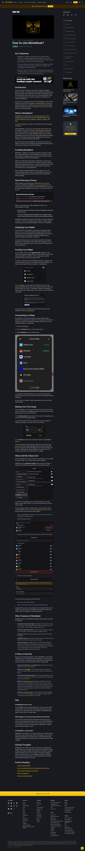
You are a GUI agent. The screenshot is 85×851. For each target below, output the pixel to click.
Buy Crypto (39, 804)
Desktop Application (26, 825)
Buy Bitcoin (53, 827)
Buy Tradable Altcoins (55, 835)
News (24, 807)
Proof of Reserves (68, 812)
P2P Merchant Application (55, 802)
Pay (37, 805)
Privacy (24, 813)
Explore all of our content (41, 793)
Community (25, 818)
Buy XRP (52, 830)
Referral (66, 804)
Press (24, 808)
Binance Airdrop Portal (69, 830)
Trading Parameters (68, 828)
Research (38, 820)
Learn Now (50, 6)
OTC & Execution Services (70, 807)
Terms (24, 812)
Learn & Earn (53, 814)
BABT (38, 818)
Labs (52, 807)
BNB (65, 805)
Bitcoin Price (53, 817)
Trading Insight (67, 810)
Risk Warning (25, 820)
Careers (24, 804)
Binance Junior (39, 808)
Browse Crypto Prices (55, 816)
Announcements (26, 805)
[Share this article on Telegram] (71, 15)
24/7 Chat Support (68, 817)
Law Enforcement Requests (70, 831)
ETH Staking (39, 816)
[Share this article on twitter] (64, 15)
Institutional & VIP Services (56, 805)
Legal (24, 810)
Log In (70, 2)
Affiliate (66, 802)
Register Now (70, 133)
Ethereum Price (53, 819)
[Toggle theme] (82, 2)
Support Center (67, 819)
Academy (38, 810)
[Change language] (79, 2)
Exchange (38, 802)
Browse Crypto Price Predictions (57, 821)
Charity (38, 821)
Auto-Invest (39, 815)
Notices (24, 821)
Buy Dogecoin (53, 832)
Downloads (25, 823)
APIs (65, 825)
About (24, 802)
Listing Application (54, 804)
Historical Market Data (69, 808)
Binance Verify (67, 827)
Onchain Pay (53, 808)
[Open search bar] (67, 2)
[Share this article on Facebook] (67, 15)
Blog (23, 816)
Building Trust (25, 815)
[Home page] (8, 2)
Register (75, 2)
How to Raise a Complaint (69, 833)
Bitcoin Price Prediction (55, 822)
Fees (65, 823)
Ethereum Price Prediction (55, 824)
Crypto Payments (40, 807)
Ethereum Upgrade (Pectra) (56, 825)
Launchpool (39, 813)
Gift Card (38, 812)
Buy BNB (52, 829)
